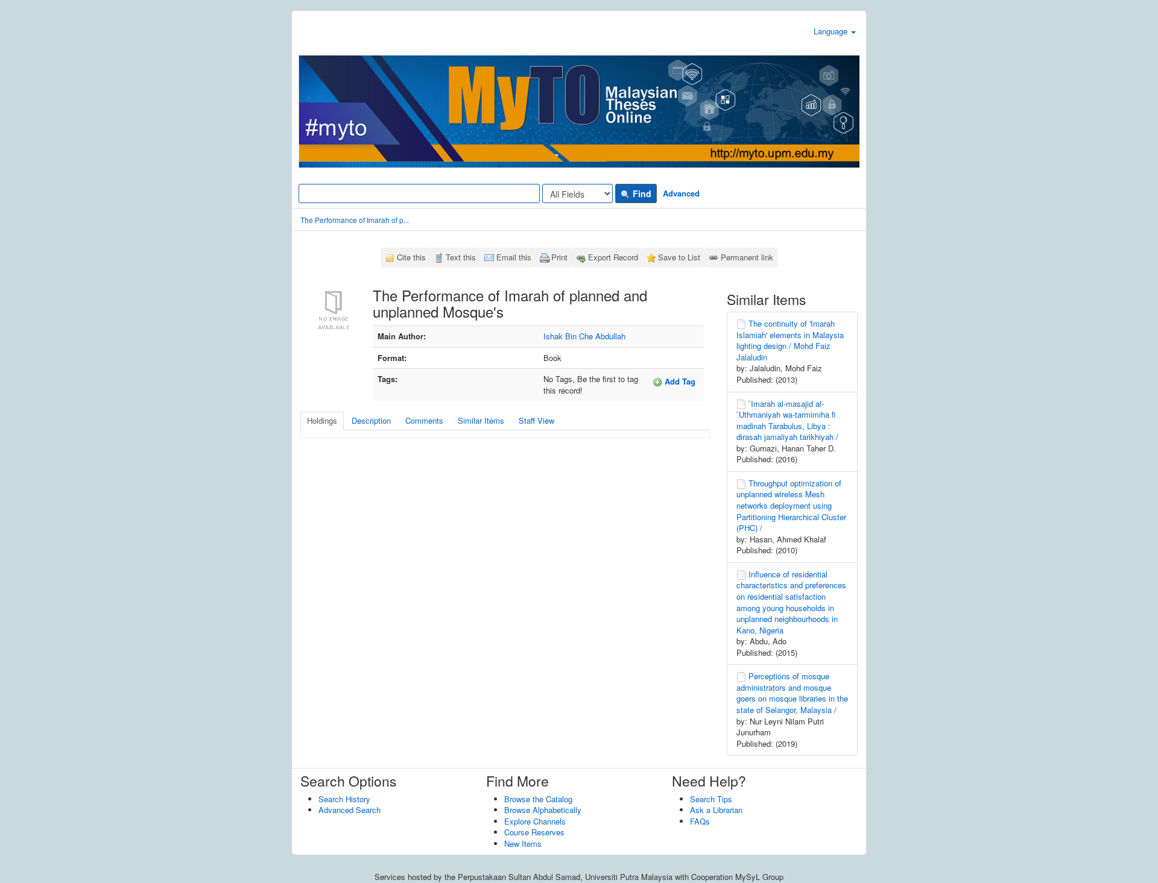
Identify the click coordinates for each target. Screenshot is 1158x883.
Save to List (679, 257)
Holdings (322, 420)
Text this (461, 257)
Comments (424, 420)
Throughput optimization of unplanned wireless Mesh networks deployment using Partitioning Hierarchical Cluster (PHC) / (791, 505)
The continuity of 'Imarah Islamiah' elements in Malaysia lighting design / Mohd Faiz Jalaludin (790, 340)
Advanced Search (349, 809)
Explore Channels (535, 821)
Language (832, 31)
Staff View (536, 420)
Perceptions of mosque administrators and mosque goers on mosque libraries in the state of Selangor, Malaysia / (792, 692)
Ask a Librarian (716, 809)
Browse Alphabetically (542, 809)
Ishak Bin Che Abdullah (584, 336)
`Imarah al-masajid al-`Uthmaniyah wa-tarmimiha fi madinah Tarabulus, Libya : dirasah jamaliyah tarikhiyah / (787, 420)
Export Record (613, 257)
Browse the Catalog (538, 799)
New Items (523, 843)
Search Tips (711, 799)
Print (559, 257)
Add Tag (678, 381)
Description (371, 420)
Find (640, 193)
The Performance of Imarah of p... (354, 220)
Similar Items (481, 420)
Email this (513, 257)
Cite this (411, 257)
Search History (344, 799)
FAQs (700, 821)
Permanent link (747, 257)
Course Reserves (534, 832)
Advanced (681, 193)
